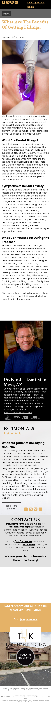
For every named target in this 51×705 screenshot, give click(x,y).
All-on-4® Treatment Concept (26, 525)
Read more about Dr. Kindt (18, 412)
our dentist (29, 544)
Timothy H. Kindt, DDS (22, 688)
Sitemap (40, 690)
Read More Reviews (11, 507)
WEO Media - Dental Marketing (39, 688)
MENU (6, 13)
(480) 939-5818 (23, 541)
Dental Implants (15, 523)
